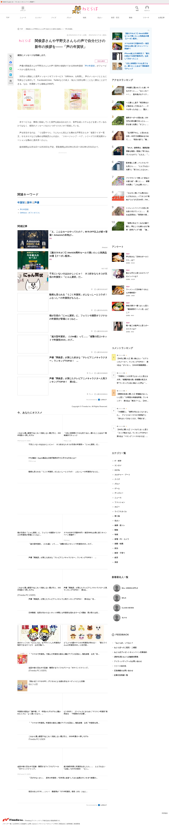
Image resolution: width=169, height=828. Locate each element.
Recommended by (92, 399)
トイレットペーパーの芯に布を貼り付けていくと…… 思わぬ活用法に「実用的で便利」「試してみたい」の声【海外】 (137, 214)
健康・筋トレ (120, 525)
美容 (116, 562)
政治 (116, 548)
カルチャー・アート (122, 475)
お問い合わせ (32, 824)
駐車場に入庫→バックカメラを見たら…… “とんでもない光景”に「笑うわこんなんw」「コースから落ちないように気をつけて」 (137, 169)
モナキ (124, 618)
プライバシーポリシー (45, 824)
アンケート (118, 246)
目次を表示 (101, 61)
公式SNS (16, 824)
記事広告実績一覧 (120, 675)
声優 (36, 202)
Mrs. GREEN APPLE (130, 588)
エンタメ (38, 17)
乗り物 (117, 516)
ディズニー (119, 493)
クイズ (53, 17)
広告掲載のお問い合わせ (122, 671)
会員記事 (161, 17)
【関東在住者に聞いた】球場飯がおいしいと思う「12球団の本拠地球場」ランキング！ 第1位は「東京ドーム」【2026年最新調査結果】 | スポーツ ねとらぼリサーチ (132, 400)
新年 (29, 202)
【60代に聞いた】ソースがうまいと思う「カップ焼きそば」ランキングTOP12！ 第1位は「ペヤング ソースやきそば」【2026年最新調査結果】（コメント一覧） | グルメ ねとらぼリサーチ (133, 436)
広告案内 (23, 824)
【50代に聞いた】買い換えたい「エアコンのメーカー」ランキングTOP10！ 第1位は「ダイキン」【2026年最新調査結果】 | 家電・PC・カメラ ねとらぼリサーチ (132, 365)
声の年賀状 (90, 66)
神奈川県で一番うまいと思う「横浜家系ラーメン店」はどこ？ (137, 309)
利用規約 (165, 813)
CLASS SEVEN (128, 608)
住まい (99, 17)
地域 (84, 17)
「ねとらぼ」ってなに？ (122, 643)
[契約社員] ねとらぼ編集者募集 (125, 657)
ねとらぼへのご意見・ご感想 (124, 647)
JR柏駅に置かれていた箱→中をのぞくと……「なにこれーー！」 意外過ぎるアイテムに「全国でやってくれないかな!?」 (137, 94)
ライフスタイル (121, 511)
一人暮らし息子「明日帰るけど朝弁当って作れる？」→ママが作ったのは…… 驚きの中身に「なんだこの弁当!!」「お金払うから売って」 (137, 109)
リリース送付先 (119, 666)
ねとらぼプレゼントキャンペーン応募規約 (129, 652)
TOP (7, 17)
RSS (56, 824)
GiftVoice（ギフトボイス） (30, 213)
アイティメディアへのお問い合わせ (127, 661)
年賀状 (21, 202)
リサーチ (146, 17)
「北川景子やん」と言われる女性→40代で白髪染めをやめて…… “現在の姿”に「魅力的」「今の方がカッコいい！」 (137, 139)
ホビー (117, 507)
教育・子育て (120, 553)
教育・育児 (115, 17)
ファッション (120, 502)
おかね (117, 470)
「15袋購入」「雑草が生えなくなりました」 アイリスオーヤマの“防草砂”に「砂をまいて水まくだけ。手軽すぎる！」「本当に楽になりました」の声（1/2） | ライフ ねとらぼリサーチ (132, 418)
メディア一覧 (7, 824)
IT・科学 (118, 461)
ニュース (23, 17)
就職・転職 (119, 544)
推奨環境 (77, 824)
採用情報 (70, 824)
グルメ (69, 17)
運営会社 (62, 824)
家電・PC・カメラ (122, 539)
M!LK (124, 598)
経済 (116, 557)
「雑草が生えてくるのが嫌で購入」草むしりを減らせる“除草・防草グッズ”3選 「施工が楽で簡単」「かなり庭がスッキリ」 (137, 229)
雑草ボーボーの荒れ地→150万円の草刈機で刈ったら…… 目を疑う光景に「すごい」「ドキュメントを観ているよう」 (138, 124)
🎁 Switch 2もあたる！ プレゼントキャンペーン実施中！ (18, 2)
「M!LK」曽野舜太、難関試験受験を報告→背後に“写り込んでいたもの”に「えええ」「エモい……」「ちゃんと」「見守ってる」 (138, 154)
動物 (130, 17)
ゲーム (117, 488)
